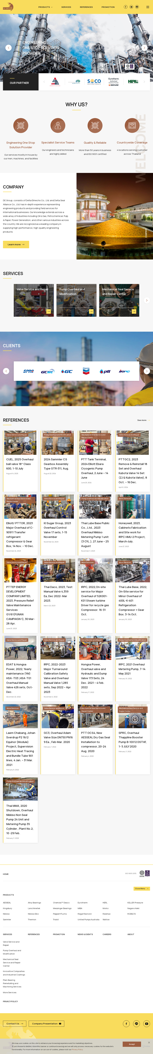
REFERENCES (34, 934)
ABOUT (130, 934)
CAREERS (107, 934)
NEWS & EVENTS (85, 934)
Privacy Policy (77, 1049)
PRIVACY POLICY (10, 1001)
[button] (8, 48)
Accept (132, 1044)
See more (141, 420)
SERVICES (7, 934)
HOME (6, 874)
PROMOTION (59, 934)
